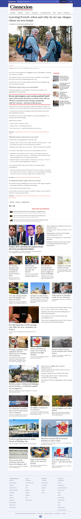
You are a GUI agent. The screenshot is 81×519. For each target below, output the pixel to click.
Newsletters (12, 492)
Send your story (12, 505)
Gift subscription (12, 482)
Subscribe (64, 1)
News (27, 478)
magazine (12, 202)
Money (54, 12)
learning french (25, 202)
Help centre (11, 500)
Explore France (45, 482)
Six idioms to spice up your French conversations (27, 177)
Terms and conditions (48, 513)
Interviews (44, 487)
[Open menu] (68, 12)
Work (59, 505)
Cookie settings (57, 513)
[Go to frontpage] (21, 8)
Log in (71, 1)
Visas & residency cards (62, 487)
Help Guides (20, 12)
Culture (43, 492)
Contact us (11, 497)
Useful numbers (12, 507)
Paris (27, 487)
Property (59, 12)
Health (59, 495)
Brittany (27, 492)
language (17, 202)
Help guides (11, 485)
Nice (26, 497)
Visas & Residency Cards (46, 12)
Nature (43, 490)
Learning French (61, 500)
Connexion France (13, 478)
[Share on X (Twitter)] (12, 206)
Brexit (59, 502)
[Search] (57, 2)
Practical (27, 12)
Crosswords (44, 480)
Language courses (13, 487)
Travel (27, 485)
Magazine (44, 478)
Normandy (28, 490)
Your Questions (35, 12)
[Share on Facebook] (10, 206)
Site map (64, 513)
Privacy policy (40, 513)
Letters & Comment (30, 482)
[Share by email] (14, 206)
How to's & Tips (61, 490)
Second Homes (61, 485)
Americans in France (62, 510)
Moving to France (61, 507)
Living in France (61, 497)
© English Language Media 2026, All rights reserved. (25, 513)
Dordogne (28, 495)
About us (11, 495)
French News (12, 12)
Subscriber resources (13, 490)
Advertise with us (12, 502)
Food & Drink (44, 485)
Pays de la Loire (29, 500)
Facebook (40, 516)
